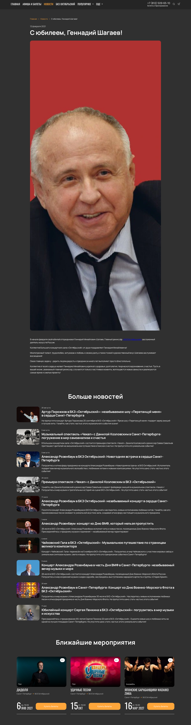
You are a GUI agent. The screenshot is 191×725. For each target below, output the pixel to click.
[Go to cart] (179, 4)
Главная (15, 4)
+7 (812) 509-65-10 (158, 3)
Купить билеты (51, 706)
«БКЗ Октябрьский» (132, 339)
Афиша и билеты (32, 4)
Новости (48, 4)
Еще (98, 4)
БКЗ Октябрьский (65, 4)
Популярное (84, 4)
